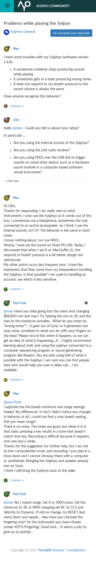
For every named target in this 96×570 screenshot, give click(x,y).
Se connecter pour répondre (71, 33)
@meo (17, 128)
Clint (16, 120)
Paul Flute (19, 303)
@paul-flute (12, 402)
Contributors (76, 550)
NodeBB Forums (51, 550)
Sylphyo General (23, 32)
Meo (16, 48)
